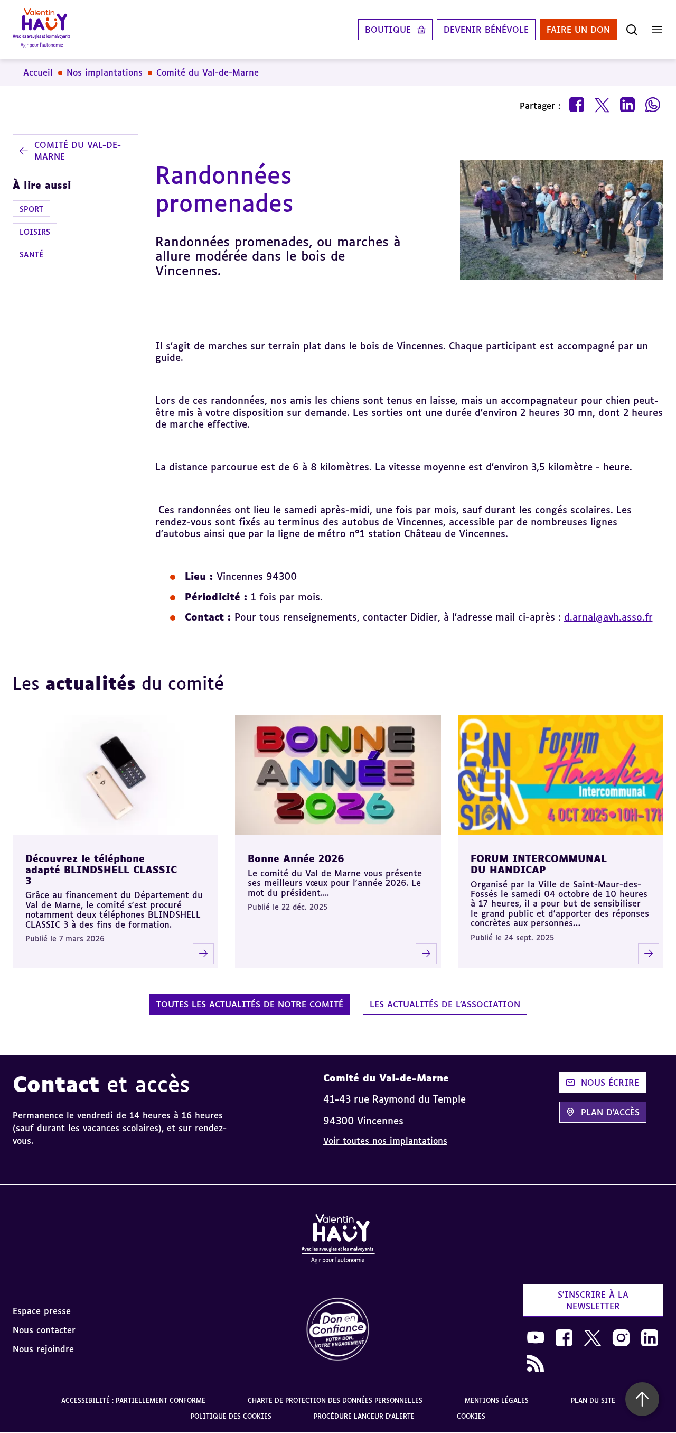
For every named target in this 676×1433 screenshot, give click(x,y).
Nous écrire (610, 1082)
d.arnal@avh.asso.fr (608, 617)
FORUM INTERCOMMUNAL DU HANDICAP (539, 864)
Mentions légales (497, 1400)
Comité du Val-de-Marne (207, 72)
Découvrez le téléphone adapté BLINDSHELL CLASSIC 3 (101, 869)
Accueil (38, 72)
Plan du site (593, 1400)
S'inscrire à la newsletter (593, 1300)
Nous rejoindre (43, 1349)
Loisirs (35, 231)
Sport (31, 208)
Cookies (471, 1416)
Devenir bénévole (486, 29)
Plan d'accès (610, 1112)
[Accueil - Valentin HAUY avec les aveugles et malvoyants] (42, 29)
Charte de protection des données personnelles (335, 1400)
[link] (338, 1329)
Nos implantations (105, 72)
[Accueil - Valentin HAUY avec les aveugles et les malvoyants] (338, 1240)
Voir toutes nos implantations (385, 1140)
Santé (31, 254)
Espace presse (42, 1311)
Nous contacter (44, 1330)
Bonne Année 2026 (296, 858)
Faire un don (578, 29)
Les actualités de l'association (445, 1004)
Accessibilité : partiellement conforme (133, 1400)
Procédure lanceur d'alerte (364, 1416)
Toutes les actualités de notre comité (249, 1004)
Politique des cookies (231, 1416)
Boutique (388, 29)
